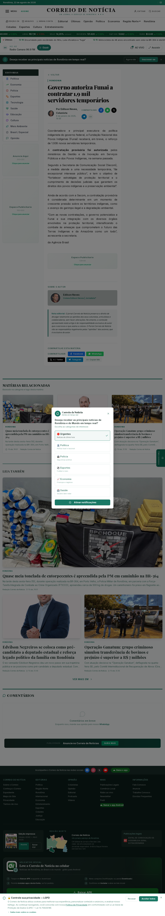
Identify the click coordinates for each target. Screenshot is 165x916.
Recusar (132, 898)
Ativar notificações (85, 502)
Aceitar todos (148, 898)
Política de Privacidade (76, 905)
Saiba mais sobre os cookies (23, 912)
